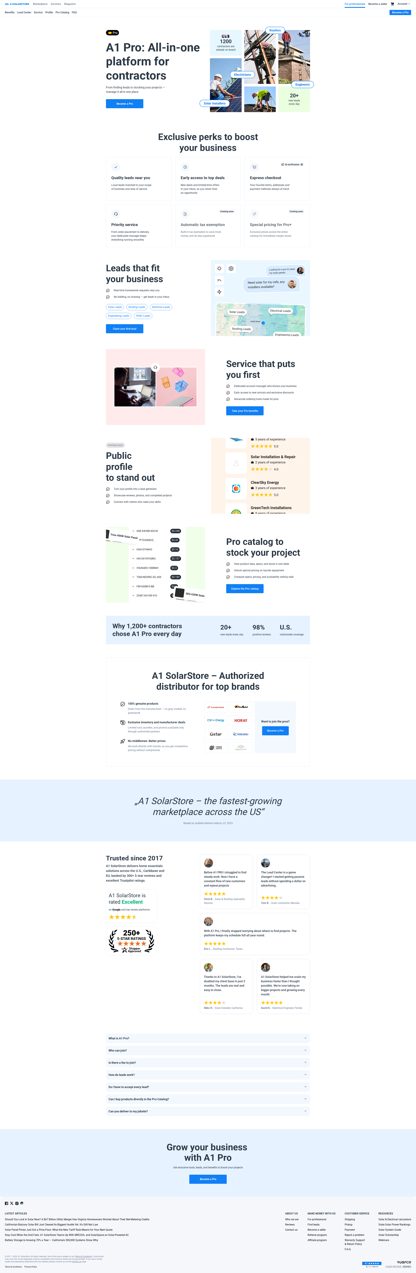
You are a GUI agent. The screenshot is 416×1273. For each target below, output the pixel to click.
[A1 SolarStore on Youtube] (22, 1203)
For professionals (355, 4)
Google (116, 909)
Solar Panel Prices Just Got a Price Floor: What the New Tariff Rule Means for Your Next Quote (58, 1229)
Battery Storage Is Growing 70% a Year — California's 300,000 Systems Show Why (51, 1240)
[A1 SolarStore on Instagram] (17, 1203)
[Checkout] (392, 4)
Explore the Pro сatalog (245, 588)
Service (38, 12)
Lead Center (24, 12)
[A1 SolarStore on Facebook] (6, 1203)
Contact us (76, 1262)
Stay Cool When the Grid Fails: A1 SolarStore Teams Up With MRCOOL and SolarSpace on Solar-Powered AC (67, 1234)
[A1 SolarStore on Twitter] (11, 1203)
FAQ (74, 12)
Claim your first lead (124, 328)
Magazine (70, 4)
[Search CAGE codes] (404, 1262)
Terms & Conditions (83, 1256)
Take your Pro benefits (245, 410)
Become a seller (377, 4)
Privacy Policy (31, 1267)
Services (56, 4)
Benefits (9, 12)
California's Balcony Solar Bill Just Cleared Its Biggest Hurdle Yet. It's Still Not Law (51, 1224)
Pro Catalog (62, 12)
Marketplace (40, 4)
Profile (49, 12)
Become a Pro (275, 730)
